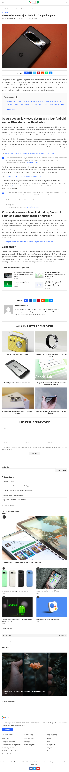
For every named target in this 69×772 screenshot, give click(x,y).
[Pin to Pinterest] (38, 73)
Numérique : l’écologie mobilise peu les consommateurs (24, 691)
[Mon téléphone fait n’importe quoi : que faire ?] (18, 369)
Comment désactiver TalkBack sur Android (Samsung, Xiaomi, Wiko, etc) (17, 620)
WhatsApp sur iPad (8, 481)
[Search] (66, 3)
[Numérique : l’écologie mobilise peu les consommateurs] (34, 674)
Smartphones (51, 744)
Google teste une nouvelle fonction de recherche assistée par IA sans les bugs (55, 274)
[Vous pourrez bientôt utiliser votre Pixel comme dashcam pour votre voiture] (8, 275)
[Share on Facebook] (30, 73)
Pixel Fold (15, 186)
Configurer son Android (9, 741)
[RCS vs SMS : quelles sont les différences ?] (51, 578)
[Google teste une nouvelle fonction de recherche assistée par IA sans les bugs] (39, 275)
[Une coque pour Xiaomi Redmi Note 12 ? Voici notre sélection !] (18, 398)
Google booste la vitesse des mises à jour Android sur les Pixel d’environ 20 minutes (35, 101)
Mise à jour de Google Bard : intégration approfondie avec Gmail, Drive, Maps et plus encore (54, 284)
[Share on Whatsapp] (46, 73)
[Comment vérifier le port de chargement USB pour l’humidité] (51, 398)
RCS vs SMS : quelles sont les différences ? (48, 591)
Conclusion (11, 110)
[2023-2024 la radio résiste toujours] (18, 341)
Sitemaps (27, 741)
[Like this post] (26, 73)
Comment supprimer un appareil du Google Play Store (21, 562)
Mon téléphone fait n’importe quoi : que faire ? (17, 383)
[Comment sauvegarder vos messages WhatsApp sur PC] (8, 284)
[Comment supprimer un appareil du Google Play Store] (34, 538)
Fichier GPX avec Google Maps (11, 744)
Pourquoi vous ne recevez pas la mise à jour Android (23, 176)
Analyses (49, 747)
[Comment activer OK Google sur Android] (51, 607)
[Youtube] (38, 768)
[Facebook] (31, 768)
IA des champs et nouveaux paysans (13, 495)
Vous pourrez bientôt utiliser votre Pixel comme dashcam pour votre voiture (23, 274)
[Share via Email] (50, 73)
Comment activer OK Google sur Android (47, 619)
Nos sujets (52, 735)
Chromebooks (51, 751)
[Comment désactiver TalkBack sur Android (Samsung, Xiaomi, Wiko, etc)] (17, 607)
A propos (28, 735)
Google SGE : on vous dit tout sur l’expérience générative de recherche (29, 242)
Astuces (49, 738)
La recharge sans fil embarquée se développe (16, 486)
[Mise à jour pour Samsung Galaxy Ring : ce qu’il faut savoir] (51, 341)
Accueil (4, 9)
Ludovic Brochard (12, 18)
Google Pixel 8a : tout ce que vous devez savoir (15, 591)
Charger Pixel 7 (6, 754)
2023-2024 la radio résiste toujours (17, 354)
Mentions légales (29, 744)
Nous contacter (29, 738)
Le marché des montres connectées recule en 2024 (17, 490)
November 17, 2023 (33, 163)
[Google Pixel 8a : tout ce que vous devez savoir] (17, 578)
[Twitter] (34, 768)
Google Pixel (6, 738)
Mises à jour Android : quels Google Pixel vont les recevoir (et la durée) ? (29, 154)
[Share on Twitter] (34, 73)
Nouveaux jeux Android (9, 747)
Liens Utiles (7, 735)
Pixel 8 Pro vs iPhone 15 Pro (10, 751)
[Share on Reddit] (42, 73)
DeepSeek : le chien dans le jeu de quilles (14, 500)
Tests (48, 741)
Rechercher (6, 467)
